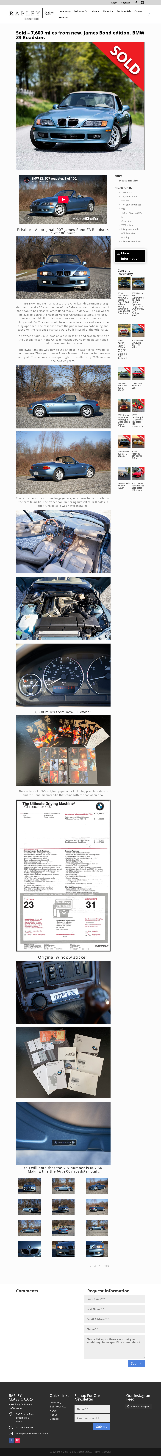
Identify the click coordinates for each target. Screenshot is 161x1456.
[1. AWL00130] (97, 1213)
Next (106, 1265)
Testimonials (124, 11)
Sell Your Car (81, 11)
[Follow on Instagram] (142, 2)
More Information (130, 256)
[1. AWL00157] (97, 1192)
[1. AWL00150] (63, 1235)
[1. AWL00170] (29, 1192)
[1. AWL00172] (63, 1256)
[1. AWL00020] (63, 1192)
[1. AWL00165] (29, 1235)
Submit (136, 1363)
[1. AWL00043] (97, 1235)
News (53, 1410)
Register (125, 2)
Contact (138, 11)
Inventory (65, 11)
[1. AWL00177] (29, 1256)
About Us (108, 11)
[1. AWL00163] (29, 1213)
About (53, 1414)
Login (114, 2)
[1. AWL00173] (97, 1256)
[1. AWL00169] (63, 1213)
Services (63, 17)
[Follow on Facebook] (136, 2)
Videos (95, 11)
